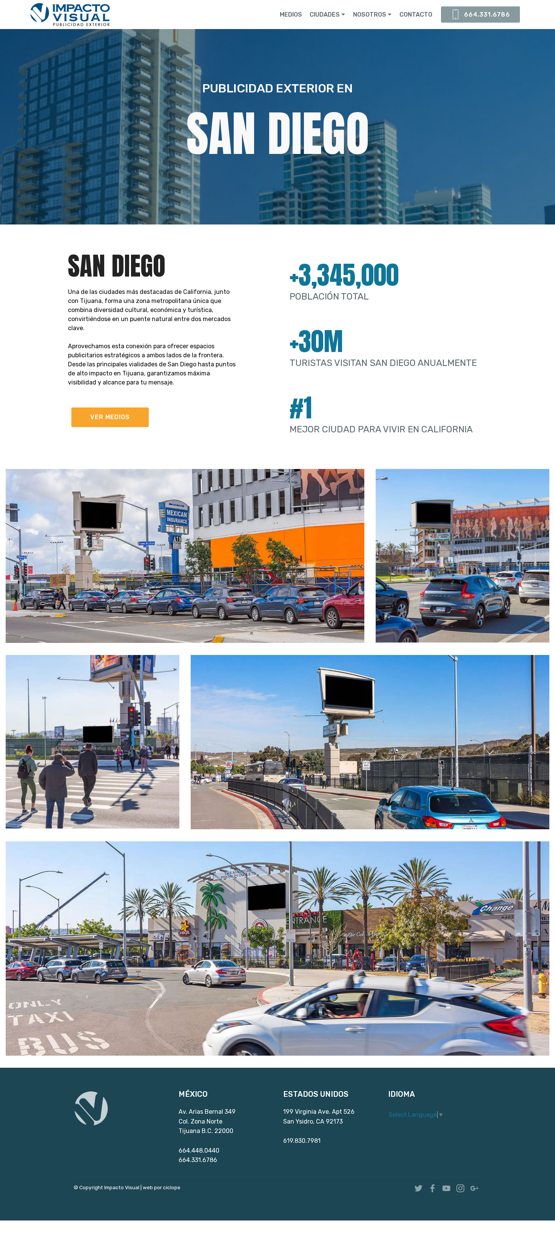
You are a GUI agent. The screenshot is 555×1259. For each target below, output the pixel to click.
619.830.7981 (302, 1140)
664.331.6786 (487, 14)
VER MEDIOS (110, 417)
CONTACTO (415, 14)
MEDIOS (291, 14)
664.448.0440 (199, 1150)
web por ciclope (161, 1187)
